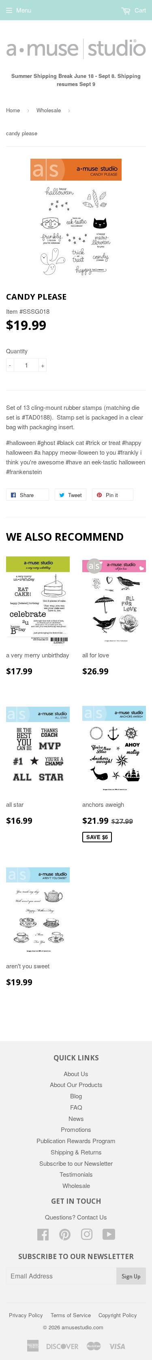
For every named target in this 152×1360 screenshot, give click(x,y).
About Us (76, 1073)
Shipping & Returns (76, 1152)
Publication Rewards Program (76, 1140)
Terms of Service (71, 1315)
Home (13, 110)
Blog (76, 1095)
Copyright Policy (117, 1315)
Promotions (76, 1129)
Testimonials (76, 1174)
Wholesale (48, 110)
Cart (139, 10)
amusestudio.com (82, 1327)
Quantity (17, 351)
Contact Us (92, 1217)
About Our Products (76, 1084)
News (76, 1118)
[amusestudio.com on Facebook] (43, 1236)
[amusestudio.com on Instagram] (87, 1236)
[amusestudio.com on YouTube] (109, 1236)
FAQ (76, 1107)
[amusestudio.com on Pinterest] (65, 1236)
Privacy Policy (26, 1315)
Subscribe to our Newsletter (76, 1163)
